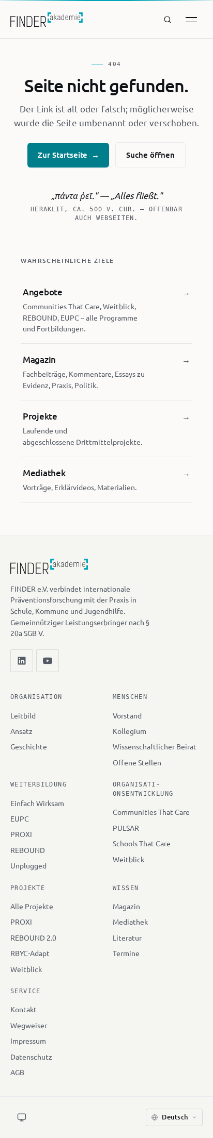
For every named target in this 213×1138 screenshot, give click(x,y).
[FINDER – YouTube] (47, 660)
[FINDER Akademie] (49, 571)
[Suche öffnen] (167, 19)
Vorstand (127, 715)
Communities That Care (151, 811)
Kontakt (23, 1009)
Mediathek (130, 921)
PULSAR (126, 827)
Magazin (126, 906)
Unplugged (28, 865)
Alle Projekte (31, 906)
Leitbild (23, 715)
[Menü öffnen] (191, 19)
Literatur (127, 937)
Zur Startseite (68, 154)
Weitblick (128, 859)
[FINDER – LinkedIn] (21, 660)
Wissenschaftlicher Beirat (154, 746)
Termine (126, 953)
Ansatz (21, 730)
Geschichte (28, 746)
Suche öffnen (150, 154)
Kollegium (129, 730)
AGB (17, 1072)
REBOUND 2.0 (33, 937)
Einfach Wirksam (37, 803)
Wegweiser (28, 1025)
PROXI (21, 834)
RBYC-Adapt (30, 953)
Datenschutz (31, 1056)
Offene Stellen (137, 762)
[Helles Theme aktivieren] (21, 1117)
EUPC (19, 818)
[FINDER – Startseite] (46, 19)
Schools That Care (142, 843)
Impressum (28, 1040)
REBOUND (27, 850)
